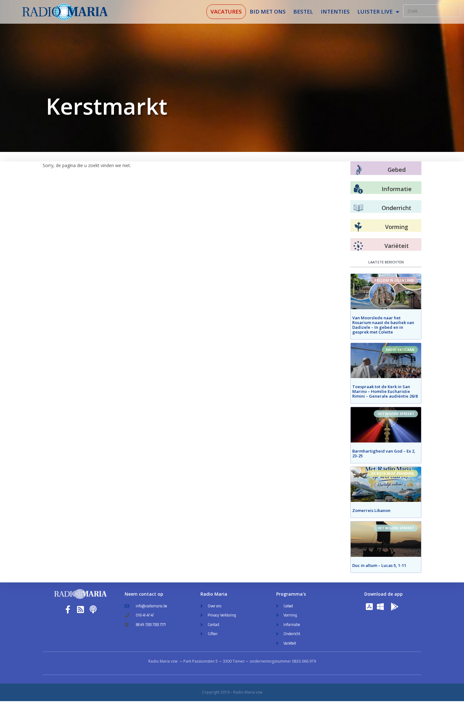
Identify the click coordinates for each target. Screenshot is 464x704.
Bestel (303, 11)
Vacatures (226, 11)
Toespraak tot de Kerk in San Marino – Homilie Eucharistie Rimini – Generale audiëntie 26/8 (385, 391)
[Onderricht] (358, 208)
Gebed (397, 169)
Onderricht (396, 208)
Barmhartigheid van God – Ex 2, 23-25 (383, 453)
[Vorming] (358, 227)
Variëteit (396, 246)
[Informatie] (358, 189)
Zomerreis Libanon (371, 510)
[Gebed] (359, 170)
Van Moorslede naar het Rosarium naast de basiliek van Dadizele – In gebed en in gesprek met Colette (383, 325)
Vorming (396, 227)
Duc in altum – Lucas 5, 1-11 (379, 565)
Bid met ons (268, 11)
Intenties (335, 11)
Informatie (397, 189)
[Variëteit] (358, 246)
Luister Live (375, 11)
